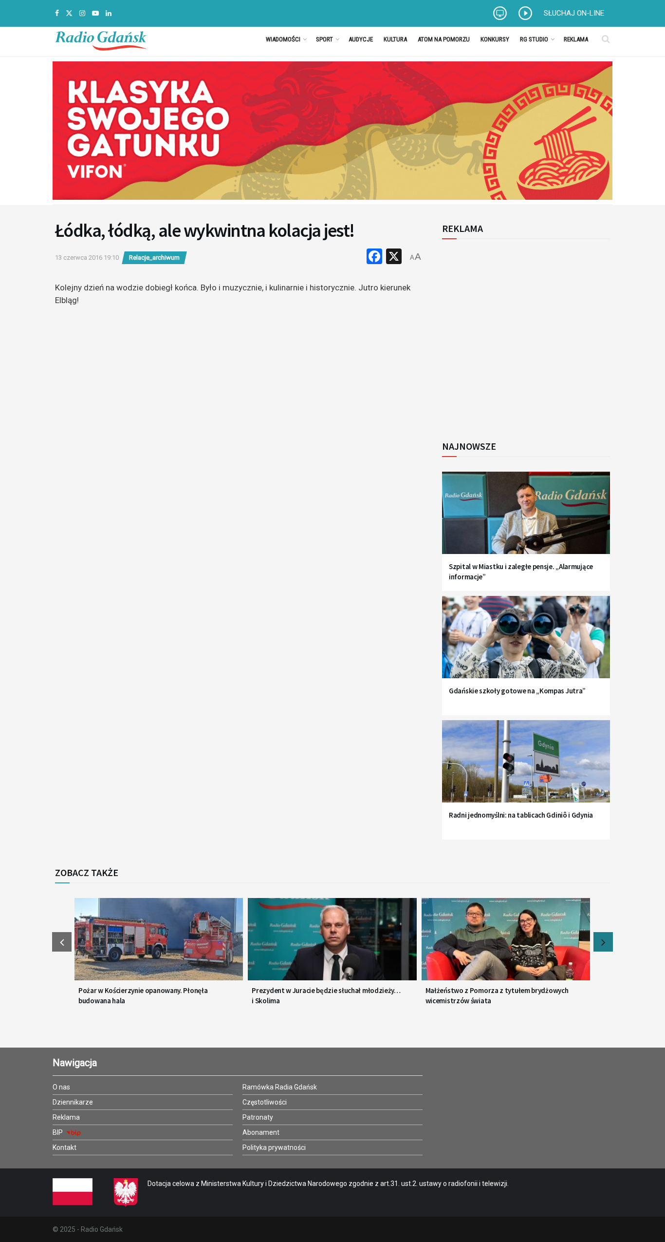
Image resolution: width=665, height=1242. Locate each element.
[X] (394, 257)
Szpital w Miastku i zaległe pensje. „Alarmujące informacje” (521, 571)
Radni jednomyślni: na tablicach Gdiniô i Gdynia (521, 815)
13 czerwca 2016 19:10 (87, 257)
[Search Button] (606, 39)
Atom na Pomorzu (444, 39)
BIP (58, 1132)
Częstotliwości (264, 1102)
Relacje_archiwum (154, 257)
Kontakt (64, 1147)
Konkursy (494, 39)
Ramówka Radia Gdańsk (279, 1087)
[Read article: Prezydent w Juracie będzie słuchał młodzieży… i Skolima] (332, 945)
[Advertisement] (522, 334)
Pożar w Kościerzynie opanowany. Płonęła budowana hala (142, 995)
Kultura (395, 39)
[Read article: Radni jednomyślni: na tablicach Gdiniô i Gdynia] (526, 767)
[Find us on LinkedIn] (108, 13)
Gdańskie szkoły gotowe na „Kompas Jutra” (517, 690)
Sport (324, 39)
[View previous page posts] (62, 942)
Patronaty (257, 1117)
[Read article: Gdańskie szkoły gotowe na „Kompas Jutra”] (526, 643)
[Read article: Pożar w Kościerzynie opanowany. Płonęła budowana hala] (158, 945)
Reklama (576, 39)
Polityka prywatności (274, 1147)
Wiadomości (283, 39)
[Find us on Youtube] (95, 13)
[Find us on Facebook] (57, 13)
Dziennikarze (73, 1102)
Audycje (361, 39)
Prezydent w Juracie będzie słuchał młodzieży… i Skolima (326, 995)
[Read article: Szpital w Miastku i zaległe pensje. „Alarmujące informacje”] (526, 519)
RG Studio (534, 39)
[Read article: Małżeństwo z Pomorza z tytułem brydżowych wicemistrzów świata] (506, 945)
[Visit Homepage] (101, 39)
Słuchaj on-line (574, 13)
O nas (61, 1087)
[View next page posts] (603, 942)
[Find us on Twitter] (69, 13)
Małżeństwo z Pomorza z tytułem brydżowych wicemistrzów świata (497, 995)
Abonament (260, 1132)
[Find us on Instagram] (82, 13)
